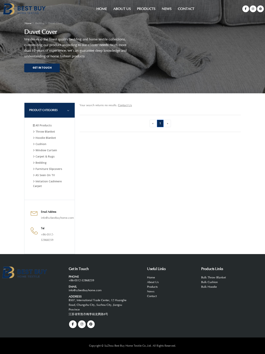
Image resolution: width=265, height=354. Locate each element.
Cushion (40, 144)
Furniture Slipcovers (48, 169)
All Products (43, 125)
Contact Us (125, 105)
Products (146, 9)
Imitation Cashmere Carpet (47, 183)
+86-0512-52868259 (81, 280)
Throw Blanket (45, 131)
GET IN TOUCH (42, 68)
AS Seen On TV (45, 175)
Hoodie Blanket (45, 138)
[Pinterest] (260, 8)
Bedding (41, 162)
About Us (122, 9)
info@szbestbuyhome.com (57, 218)
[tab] (49, 110)
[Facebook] (245, 8)
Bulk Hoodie (209, 287)
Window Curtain (46, 150)
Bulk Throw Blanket (213, 277)
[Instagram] (253, 8)
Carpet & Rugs (45, 156)
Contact (186, 9)
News (166, 9)
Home (101, 9)
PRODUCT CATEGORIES (43, 110)
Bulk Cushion (209, 282)
